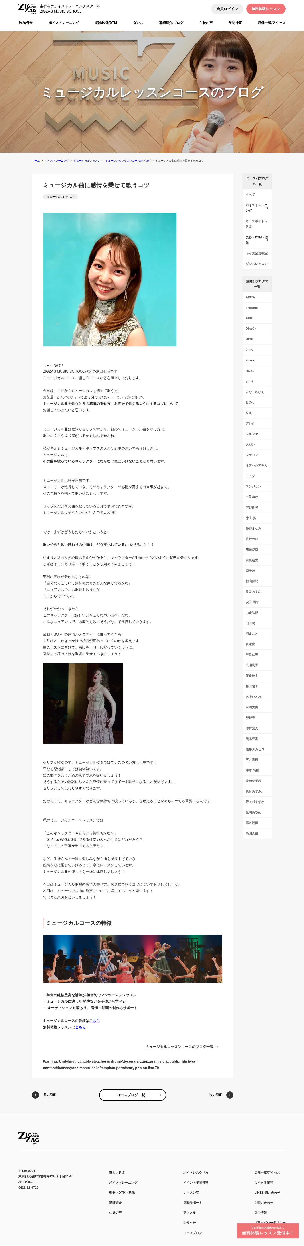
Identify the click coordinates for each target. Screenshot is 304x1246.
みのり (250, 402)
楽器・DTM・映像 (122, 1192)
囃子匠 (250, 570)
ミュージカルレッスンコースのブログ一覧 (179, 1047)
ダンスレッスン (257, 264)
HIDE (249, 339)
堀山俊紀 (252, 581)
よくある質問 (263, 1182)
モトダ (250, 476)
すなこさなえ (255, 392)
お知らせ (189, 1222)
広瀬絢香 (252, 665)
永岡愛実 (252, 707)
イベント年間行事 (195, 1182)
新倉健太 (252, 675)
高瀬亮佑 (252, 833)
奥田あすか (253, 591)
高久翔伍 (252, 823)
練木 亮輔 (252, 770)
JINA (249, 350)
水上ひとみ (253, 696)
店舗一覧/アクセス (267, 1172)
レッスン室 (191, 1192)
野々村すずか (255, 802)
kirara (250, 360)
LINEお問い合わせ (267, 1192)
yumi (249, 381)
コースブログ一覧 (131, 1095)
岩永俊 (250, 644)
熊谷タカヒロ (255, 749)
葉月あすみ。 (255, 791)
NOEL (250, 370)
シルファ (252, 434)
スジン (250, 444)
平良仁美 (252, 654)
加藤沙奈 (252, 549)
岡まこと (252, 633)
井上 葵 (251, 518)
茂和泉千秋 (253, 781)
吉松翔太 (252, 560)
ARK (249, 318)
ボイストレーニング (123, 1182)
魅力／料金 (117, 1172)
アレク (250, 423)
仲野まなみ (253, 528)
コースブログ (192, 1233)
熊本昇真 (252, 739)
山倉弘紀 (252, 612)
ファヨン (252, 455)
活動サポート (192, 1202)
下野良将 (252, 507)
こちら (94, 1021)
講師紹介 (115, 1202)
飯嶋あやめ (253, 812)
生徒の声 (115, 1212)
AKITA (250, 297)
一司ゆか (252, 497)
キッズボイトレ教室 (257, 223)
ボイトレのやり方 (195, 1172)
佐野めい (252, 539)
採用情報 (260, 1212)
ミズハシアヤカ (257, 465)
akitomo (252, 307)
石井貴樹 (252, 759)
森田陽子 (252, 686)
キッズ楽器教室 (257, 253)
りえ (249, 413)
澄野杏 (250, 717)
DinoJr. (251, 328)
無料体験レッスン (266, 9)
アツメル (189, 1212)
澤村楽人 (252, 728)
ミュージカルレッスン (60, 196)
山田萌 (250, 623)
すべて (250, 194)
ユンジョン (253, 486)
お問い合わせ (263, 1202)
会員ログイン (227, 9)
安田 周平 (252, 602)
